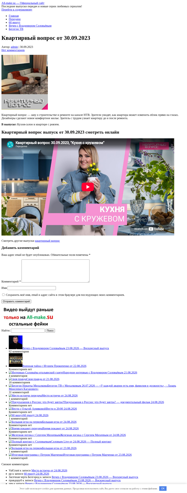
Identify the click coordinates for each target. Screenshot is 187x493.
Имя (4, 287)
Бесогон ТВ (16, 29)
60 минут (14, 22)
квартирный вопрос (47, 240)
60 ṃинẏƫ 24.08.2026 (36, 473)
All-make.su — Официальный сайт (22, 3)
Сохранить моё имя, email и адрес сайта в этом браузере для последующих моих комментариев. (65, 294)
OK (163, 488)
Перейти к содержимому (16, 9)
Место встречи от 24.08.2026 (49, 470)
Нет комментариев (13, 50)
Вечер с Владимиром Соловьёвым (30, 25)
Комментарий (11, 281)
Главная (14, 15)
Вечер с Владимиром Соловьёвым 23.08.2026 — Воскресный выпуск (95, 477)
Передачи (15, 19)
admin (14, 46)
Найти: (5, 330)
